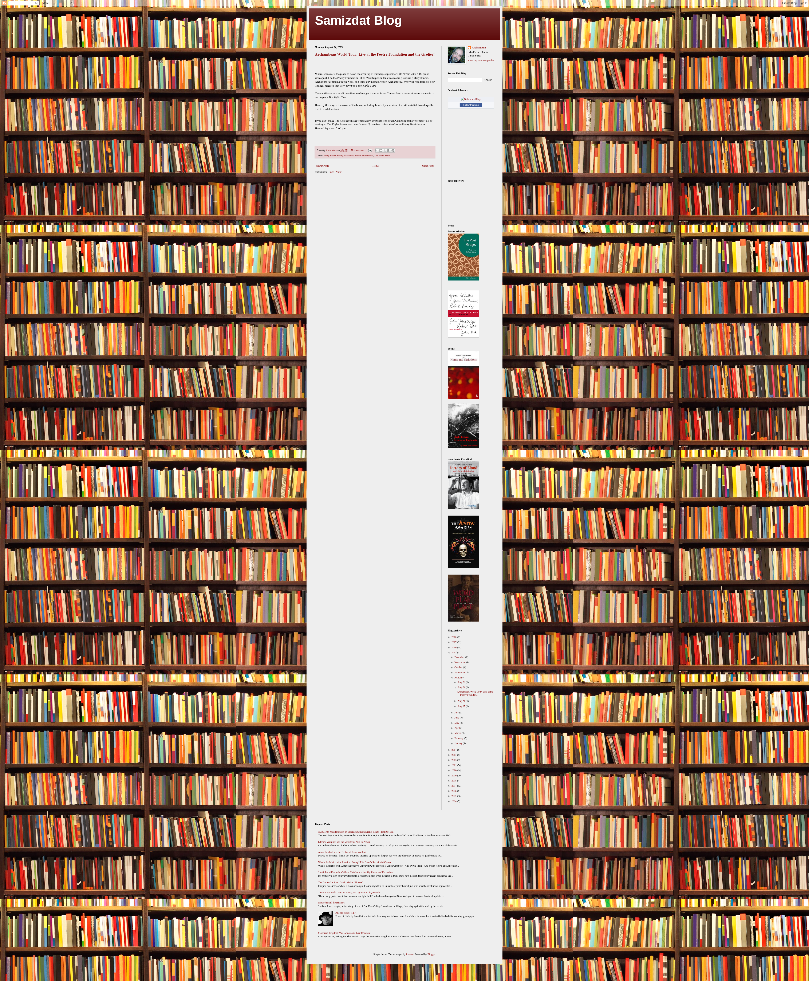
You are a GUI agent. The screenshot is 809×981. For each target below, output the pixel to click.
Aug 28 (462, 682)
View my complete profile (481, 60)
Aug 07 (462, 706)
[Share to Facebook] (389, 150)
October (458, 667)
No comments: (358, 150)
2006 (454, 790)
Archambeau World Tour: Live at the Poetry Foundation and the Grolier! (375, 54)
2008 (454, 780)
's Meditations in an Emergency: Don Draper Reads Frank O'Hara (355, 831)
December (459, 657)
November (460, 662)
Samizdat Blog (358, 20)
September (460, 672)
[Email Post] (370, 150)
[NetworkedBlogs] (471, 99)
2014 (454, 749)
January (458, 743)
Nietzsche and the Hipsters (331, 902)
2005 (454, 795)
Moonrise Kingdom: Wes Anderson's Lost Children (344, 932)
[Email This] (377, 150)
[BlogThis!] (381, 150)
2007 (454, 785)
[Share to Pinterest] (393, 150)
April (457, 727)
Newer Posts (322, 165)
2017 (454, 642)
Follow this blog (471, 105)
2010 (454, 770)
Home (375, 165)
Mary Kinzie (330, 155)
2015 (454, 652)
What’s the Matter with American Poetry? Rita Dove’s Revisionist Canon (354, 862)
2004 (454, 801)
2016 (454, 647)
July (456, 712)
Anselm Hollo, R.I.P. (345, 912)
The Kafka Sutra (382, 155)
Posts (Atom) (335, 171)
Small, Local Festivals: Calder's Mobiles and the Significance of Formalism (355, 872)
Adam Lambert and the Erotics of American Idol (342, 852)
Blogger (431, 954)
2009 (454, 775)
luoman (410, 954)
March (458, 732)
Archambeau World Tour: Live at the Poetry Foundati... (475, 693)
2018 (454, 637)
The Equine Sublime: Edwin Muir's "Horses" (340, 882)
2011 (454, 765)
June (457, 717)
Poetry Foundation (345, 155)
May (457, 722)
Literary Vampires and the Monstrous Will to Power (344, 841)
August (458, 677)
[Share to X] (385, 150)
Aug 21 (462, 700)
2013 (454, 754)
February (459, 738)
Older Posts (428, 165)
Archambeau (479, 47)
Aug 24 (462, 687)
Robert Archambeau (364, 155)
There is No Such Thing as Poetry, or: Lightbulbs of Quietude (349, 892)
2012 (454, 759)
